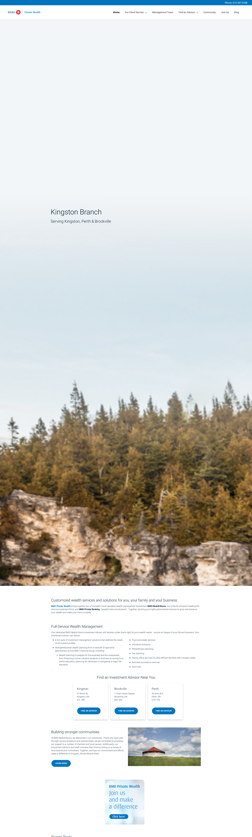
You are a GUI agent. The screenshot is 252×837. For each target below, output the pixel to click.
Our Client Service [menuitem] (134, 13)
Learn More (61, 763)
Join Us (225, 12)
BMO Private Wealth (60, 606)
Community (209, 12)
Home (116, 12)
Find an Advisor (89, 710)
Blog (236, 12)
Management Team (162, 12)
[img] (126, 293)
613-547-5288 (240, 3)
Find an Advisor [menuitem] (186, 13)
